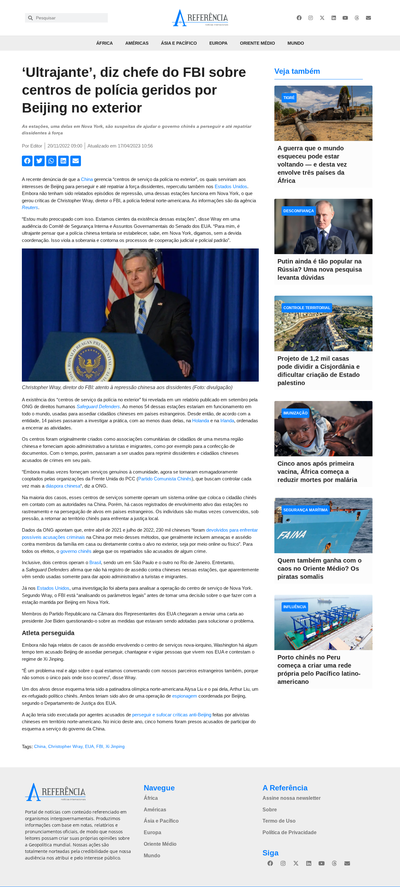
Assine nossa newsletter (291, 798)
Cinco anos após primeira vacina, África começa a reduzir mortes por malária (317, 471)
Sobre (269, 809)
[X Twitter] (322, 18)
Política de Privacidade (289, 832)
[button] (27, 161)
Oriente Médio (257, 43)
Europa (218, 43)
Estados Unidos (231, 186)
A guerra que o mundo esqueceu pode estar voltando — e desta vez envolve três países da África (312, 164)
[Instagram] (311, 18)
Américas (136, 43)
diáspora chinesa (63, 486)
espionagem (184, 696)
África (104, 43)
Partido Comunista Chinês (165, 478)
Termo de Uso (279, 821)
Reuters (30, 207)
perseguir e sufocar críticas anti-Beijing (171, 714)
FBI (99, 746)
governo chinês (76, 551)
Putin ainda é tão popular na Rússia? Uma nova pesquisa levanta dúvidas (320, 269)
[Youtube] (345, 18)
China (87, 179)
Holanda (200, 420)
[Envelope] (368, 18)
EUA (89, 746)
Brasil (95, 562)
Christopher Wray (65, 746)
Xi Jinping (115, 746)
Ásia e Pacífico (179, 43)
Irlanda (227, 420)
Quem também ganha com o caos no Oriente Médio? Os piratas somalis (320, 568)
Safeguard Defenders (98, 406)
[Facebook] (299, 18)
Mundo (296, 43)
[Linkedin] (334, 18)
